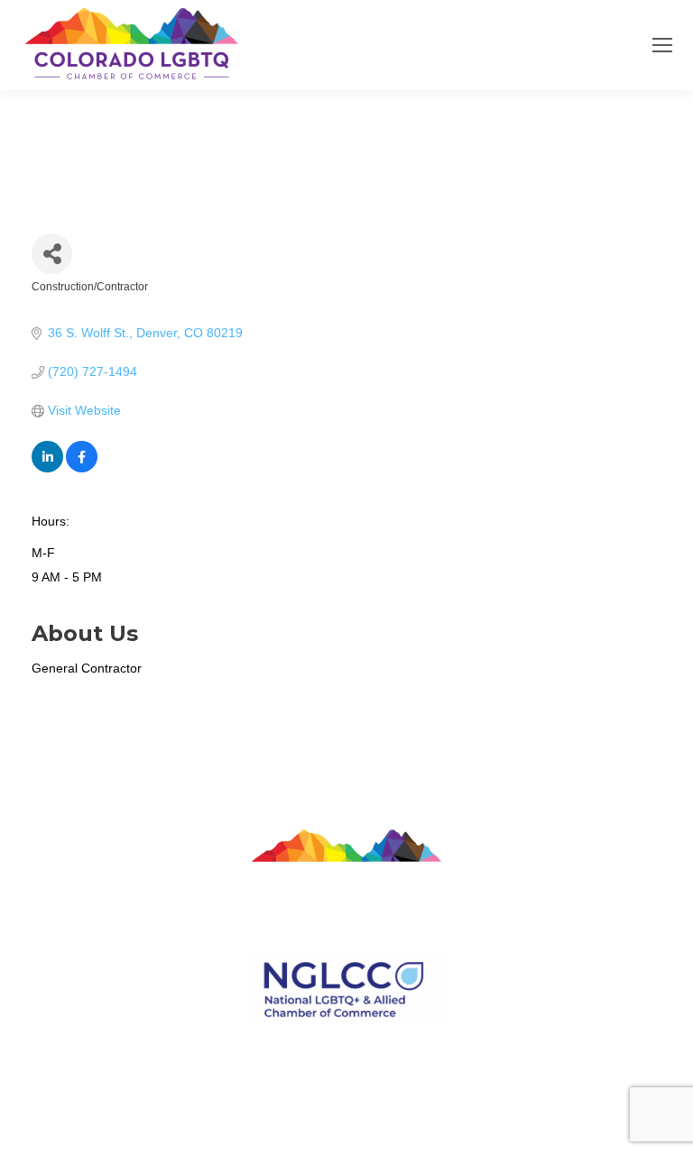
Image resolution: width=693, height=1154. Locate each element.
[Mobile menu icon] (662, 45)
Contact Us (346, 1042)
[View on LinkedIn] (47, 468)
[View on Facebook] (81, 468)
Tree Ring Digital (411, 1084)
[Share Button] (52, 254)
